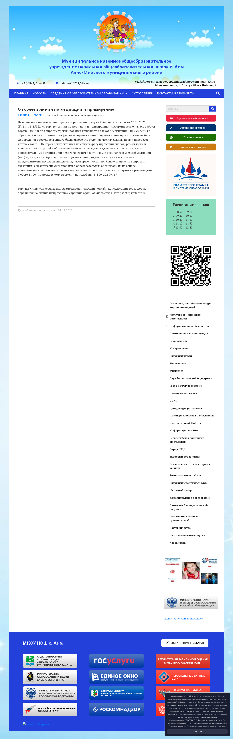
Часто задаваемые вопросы (188, 535)
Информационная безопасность (191, 326)
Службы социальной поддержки (191, 378)
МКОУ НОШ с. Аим (43, 642)
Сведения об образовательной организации (87, 93)
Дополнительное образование (190, 497)
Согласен (197, 731)
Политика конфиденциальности (184, 618)
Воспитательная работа (185, 475)
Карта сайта (177, 542)
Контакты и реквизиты (175, 93)
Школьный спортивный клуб (188, 482)
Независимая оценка (183, 393)
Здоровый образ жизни (185, 456)
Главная (21, 93)
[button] (218, 93)
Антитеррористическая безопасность (185, 316)
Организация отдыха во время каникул (190, 466)
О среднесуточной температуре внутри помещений (190, 305)
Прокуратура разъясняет (186, 408)
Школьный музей (181, 355)
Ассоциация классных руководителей (184, 518)
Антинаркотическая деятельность (192, 415)
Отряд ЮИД (177, 449)
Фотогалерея (142, 93)
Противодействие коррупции (189, 333)
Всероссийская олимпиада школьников (187, 439)
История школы (180, 348)
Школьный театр (181, 490)
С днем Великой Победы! (186, 423)
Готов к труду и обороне (186, 385)
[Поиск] (212, 109)
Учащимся (176, 370)
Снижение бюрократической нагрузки (189, 507)
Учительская (178, 363)
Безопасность (178, 341)
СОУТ (173, 400)
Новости (39, 93)
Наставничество (180, 527)
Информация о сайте (184, 430)
